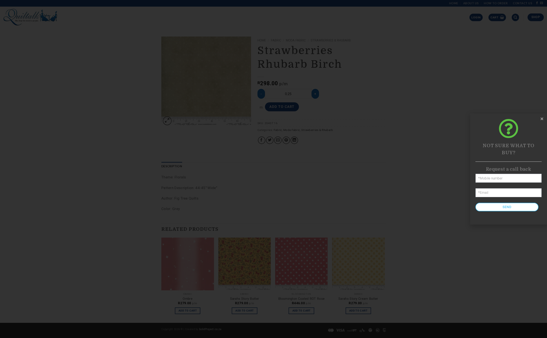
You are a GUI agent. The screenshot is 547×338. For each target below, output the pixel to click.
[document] (273, 169)
